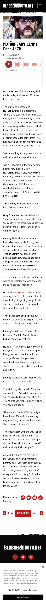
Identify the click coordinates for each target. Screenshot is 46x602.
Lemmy (7, 501)
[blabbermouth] (18, 7)
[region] (23, 582)
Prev (10, 513)
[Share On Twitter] (28, 497)
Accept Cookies (23, 597)
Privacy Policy (32, 583)
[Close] (43, 567)
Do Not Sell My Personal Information (23, 590)
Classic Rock (18, 292)
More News (23, 513)
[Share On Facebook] (23, 497)
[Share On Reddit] (34, 497)
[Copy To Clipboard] (40, 497)
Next (35, 513)
